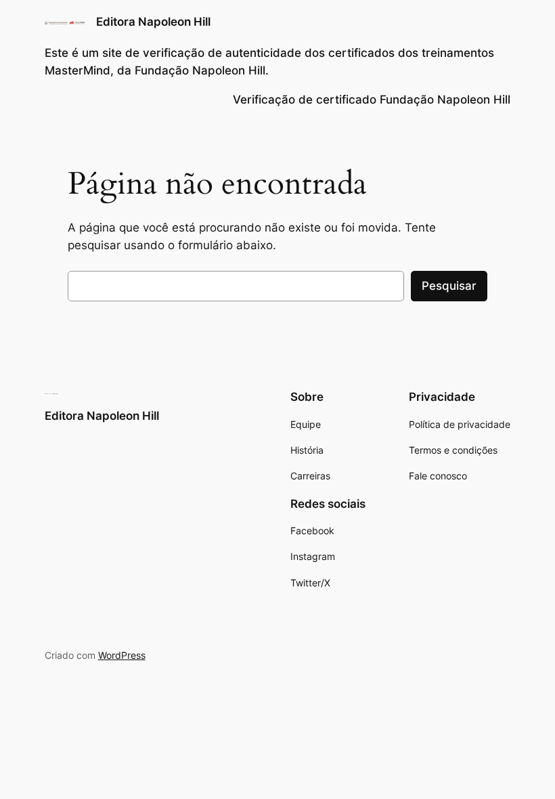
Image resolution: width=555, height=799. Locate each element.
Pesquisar (449, 286)
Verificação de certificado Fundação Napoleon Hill (371, 99)
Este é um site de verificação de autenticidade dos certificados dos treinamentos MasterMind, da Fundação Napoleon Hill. (269, 61)
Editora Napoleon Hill (153, 21)
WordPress (122, 655)
